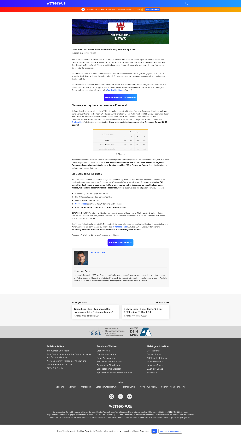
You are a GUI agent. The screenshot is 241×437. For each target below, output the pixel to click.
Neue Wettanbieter (106, 357)
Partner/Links (128, 386)
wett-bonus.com (60, 3)
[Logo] (120, 406)
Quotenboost (81, 204)
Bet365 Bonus (154, 350)
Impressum (85, 386)
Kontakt (72, 386)
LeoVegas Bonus (155, 365)
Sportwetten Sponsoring (173, 386)
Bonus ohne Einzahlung (108, 365)
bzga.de (161, 412)
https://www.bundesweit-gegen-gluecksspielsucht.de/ (71, 414)
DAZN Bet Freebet (55, 368)
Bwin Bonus (153, 372)
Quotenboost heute (106, 354)
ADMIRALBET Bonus (157, 357)
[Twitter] (111, 396)
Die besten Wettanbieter (109, 368)
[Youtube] (129, 396)
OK (154, 431)
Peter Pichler (98, 252)
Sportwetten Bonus (115, 90)
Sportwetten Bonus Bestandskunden (115, 372)
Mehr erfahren (152, 9)
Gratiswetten (77, 122)
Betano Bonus (154, 354)
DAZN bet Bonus (155, 368)
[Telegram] (120, 396)
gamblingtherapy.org (174, 412)
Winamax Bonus (120, 227)
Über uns (60, 386)
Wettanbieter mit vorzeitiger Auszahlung (66, 360)
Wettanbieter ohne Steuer (109, 361)
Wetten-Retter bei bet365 (59, 364)
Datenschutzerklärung (107, 386)
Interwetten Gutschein (58, 350)
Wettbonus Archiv (148, 386)
